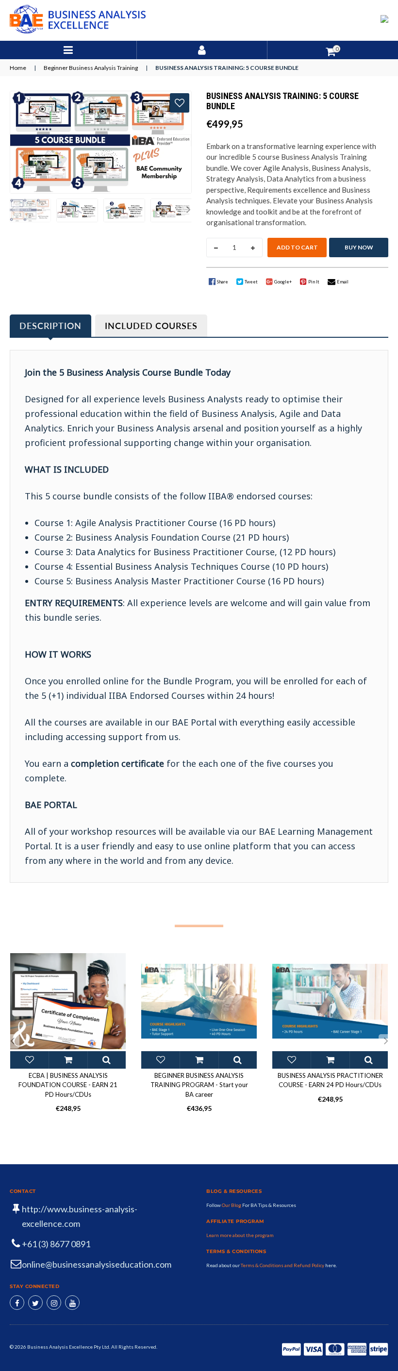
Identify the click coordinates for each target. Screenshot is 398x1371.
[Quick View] (107, 1060)
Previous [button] (12, 210)
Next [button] (188, 210)
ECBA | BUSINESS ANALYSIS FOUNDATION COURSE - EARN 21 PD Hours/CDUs (67, 1085)
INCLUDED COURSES (151, 325)
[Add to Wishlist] (179, 103)
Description (50, 325)
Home (18, 67)
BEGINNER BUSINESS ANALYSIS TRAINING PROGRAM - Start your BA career (199, 1085)
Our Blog (232, 1205)
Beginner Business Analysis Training (91, 67)
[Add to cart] (68, 1060)
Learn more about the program (240, 1235)
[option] (28, 210)
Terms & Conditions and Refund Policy (282, 1265)
